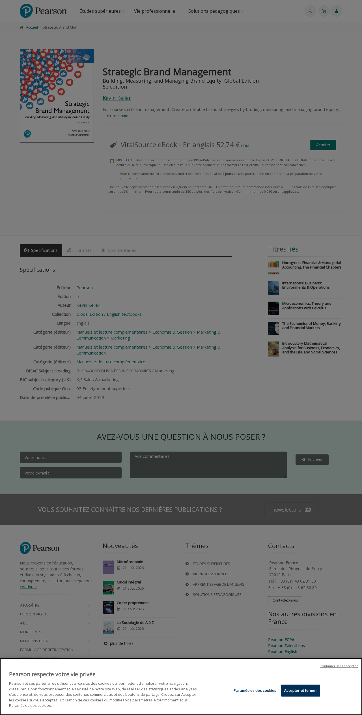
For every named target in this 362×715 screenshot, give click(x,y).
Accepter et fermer (300, 690)
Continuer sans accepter (339, 666)
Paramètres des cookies (255, 690)
